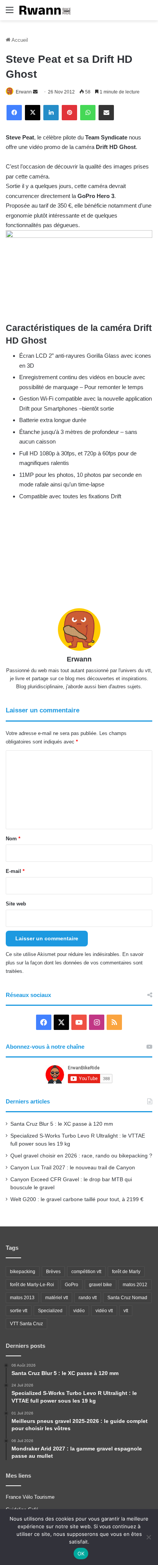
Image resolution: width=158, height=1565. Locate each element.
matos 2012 (135, 1284)
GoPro (71, 1284)
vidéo (79, 1310)
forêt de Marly (126, 1271)
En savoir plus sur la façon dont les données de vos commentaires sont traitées (74, 962)
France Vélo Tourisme (30, 1497)
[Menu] (9, 12)
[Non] (148, 1537)
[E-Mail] (106, 112)
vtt (125, 1310)
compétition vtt (86, 1271)
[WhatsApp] (87, 112)
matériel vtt (56, 1297)
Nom (13, 838)
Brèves (53, 1271)
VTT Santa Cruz (26, 1323)
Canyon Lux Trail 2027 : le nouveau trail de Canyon (72, 1167)
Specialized (50, 1310)
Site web (16, 904)
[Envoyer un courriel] (35, 92)
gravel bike (100, 1284)
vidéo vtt (104, 1310)
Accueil (19, 40)
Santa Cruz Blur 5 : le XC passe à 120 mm (61, 1124)
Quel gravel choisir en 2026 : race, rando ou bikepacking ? (81, 1156)
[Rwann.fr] (48, 10)
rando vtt (88, 1297)
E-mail (15, 871)
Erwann (24, 92)
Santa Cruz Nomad (127, 1297)
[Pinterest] (69, 112)
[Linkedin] (51, 112)
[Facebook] (14, 112)
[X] (32, 112)
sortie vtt (18, 1310)
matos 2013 (22, 1297)
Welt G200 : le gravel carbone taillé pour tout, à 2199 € (76, 1199)
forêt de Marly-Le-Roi (32, 1284)
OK (81, 1553)
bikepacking (22, 1271)
